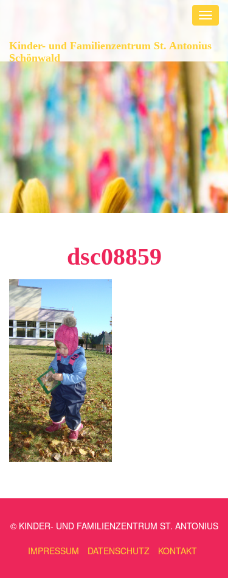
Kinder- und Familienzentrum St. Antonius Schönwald (110, 50)
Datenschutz (119, 551)
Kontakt (177, 551)
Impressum (53, 551)
